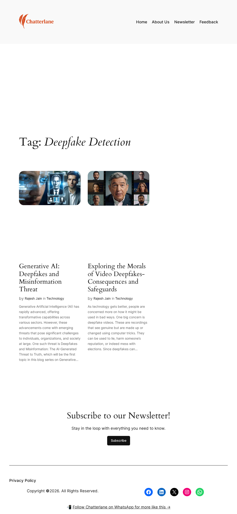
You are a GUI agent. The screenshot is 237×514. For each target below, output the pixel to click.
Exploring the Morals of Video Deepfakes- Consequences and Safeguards (117, 277)
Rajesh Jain (33, 298)
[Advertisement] (118, 80)
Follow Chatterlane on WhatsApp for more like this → (122, 507)
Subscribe (118, 440)
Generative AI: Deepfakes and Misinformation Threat (40, 277)
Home (141, 22)
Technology (55, 298)
